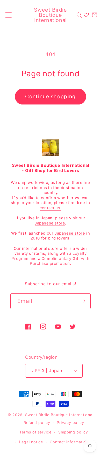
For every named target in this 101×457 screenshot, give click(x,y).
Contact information (69, 442)
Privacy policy (70, 422)
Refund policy (37, 422)
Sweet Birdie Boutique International (59, 415)
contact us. (50, 207)
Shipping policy (73, 432)
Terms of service (35, 432)
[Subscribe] (83, 301)
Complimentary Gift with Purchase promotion (59, 261)
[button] (8, 15)
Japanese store (50, 223)
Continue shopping (50, 96)
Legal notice (31, 442)
